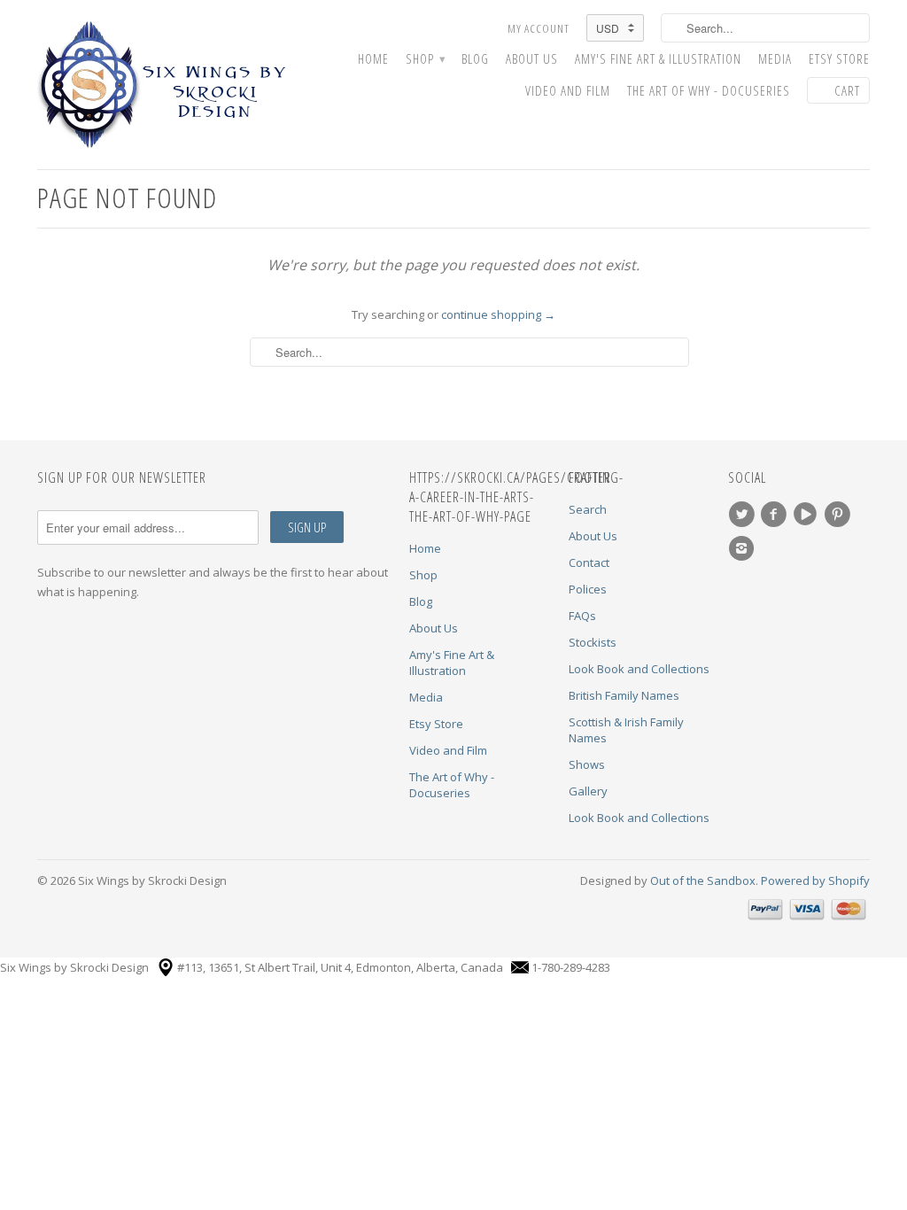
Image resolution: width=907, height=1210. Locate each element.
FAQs (582, 616)
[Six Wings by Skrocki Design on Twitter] (744, 514)
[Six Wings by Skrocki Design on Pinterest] (840, 514)
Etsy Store (839, 58)
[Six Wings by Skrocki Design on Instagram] (744, 548)
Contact (589, 562)
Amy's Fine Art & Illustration (658, 58)
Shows (587, 764)
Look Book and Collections (639, 669)
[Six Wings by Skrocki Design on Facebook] (776, 514)
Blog (475, 58)
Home (373, 58)
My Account (539, 28)
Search (588, 509)
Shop (425, 58)
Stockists (592, 642)
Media (775, 58)
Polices (588, 589)
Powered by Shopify (815, 880)
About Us (532, 58)
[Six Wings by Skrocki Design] (170, 84)
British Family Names (624, 695)
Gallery (588, 791)
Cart (847, 90)
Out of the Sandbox (703, 880)
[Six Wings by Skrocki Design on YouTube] (808, 514)
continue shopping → (498, 314)
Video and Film (567, 90)
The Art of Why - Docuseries (708, 90)
